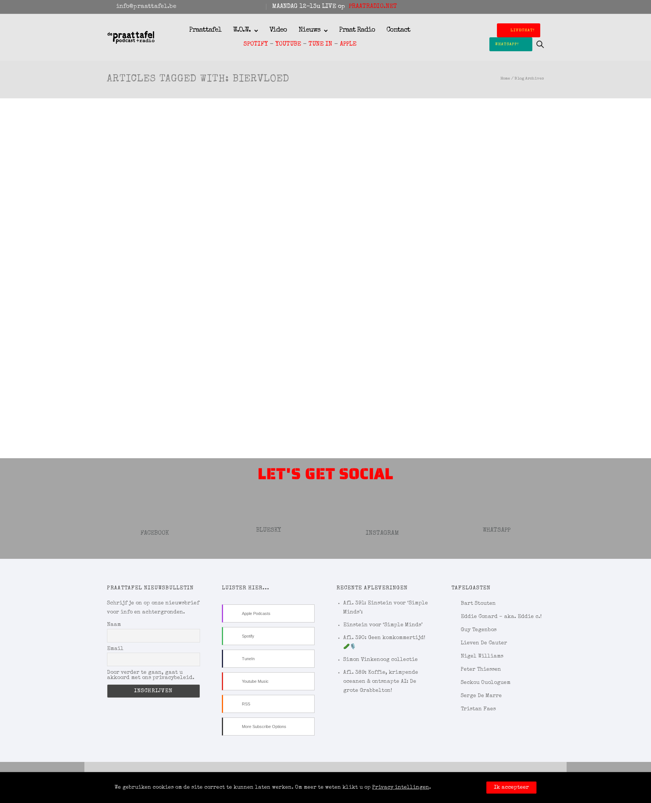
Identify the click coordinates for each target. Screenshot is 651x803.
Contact (398, 30)
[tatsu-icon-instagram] (521, 7)
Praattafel (205, 30)
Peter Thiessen (481, 669)
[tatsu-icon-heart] (531, 7)
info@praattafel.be (146, 7)
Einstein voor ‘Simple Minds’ (383, 625)
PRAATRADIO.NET (373, 7)
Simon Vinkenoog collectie (380, 659)
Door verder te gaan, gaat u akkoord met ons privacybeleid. (150, 675)
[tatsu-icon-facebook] (511, 7)
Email (115, 649)
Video (278, 30)
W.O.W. (242, 30)
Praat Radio (357, 30)
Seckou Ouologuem (485, 682)
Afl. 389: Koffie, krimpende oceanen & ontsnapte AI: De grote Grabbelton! (380, 681)
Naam (114, 624)
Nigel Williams (482, 656)
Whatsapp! (507, 44)
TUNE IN (320, 44)
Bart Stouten (478, 603)
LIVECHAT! (522, 30)
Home (505, 78)
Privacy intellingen (400, 787)
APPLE (348, 44)
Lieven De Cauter (484, 643)
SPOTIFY (255, 44)
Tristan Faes (478, 709)
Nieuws (309, 30)
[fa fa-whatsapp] (541, 7)
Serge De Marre (481, 696)
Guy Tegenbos (479, 630)
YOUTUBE (288, 44)
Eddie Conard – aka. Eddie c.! (501, 616)
